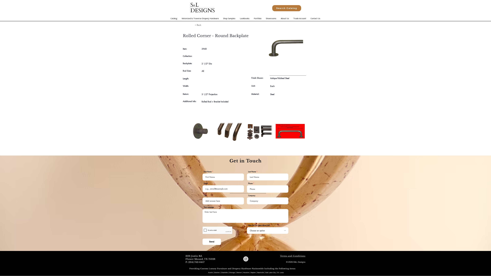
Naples (253, 272)
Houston (246, 272)
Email (206, 183)
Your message (209, 207)
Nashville (260, 272)
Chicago (232, 272)
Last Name (252, 171)
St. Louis (280, 272)
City (205, 195)
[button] (200, 18)
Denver (239, 272)
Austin (210, 272)
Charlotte (224, 272)
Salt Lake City (270, 272)
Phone (250, 183)
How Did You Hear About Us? (259, 225)
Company (251, 195)
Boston (217, 272)
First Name (208, 171)
